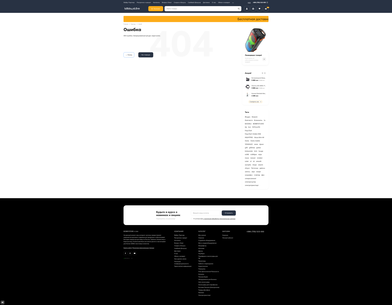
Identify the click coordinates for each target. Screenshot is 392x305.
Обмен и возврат (224, 2)
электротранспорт (252, 185)
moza (247, 158)
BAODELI (248, 124)
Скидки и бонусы (180, 2)
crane (256, 144)
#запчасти (249, 120)
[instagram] (130, 253)
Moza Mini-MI (259, 137)
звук (253, 172)
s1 (251, 161)
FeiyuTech (248, 131)
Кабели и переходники (205, 263)
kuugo (261, 151)
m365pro (253, 154)
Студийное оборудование (206, 240)
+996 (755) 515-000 (259, 2)
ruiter (247, 161)
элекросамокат (250, 178)
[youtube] (134, 253)
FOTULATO (256, 127)
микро (258, 172)
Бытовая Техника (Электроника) (208, 287)
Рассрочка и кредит (144, 2)
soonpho (248, 165)
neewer (253, 158)
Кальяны (201, 274)
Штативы (201, 248)
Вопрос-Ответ (167, 2)
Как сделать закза (180, 259)
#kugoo (247, 117)
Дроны (200, 251)
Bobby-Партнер (129, 2)
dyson (261, 144)
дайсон (262, 168)
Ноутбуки (201, 253)
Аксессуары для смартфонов (207, 284)
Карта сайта (128, 248)
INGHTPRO (249, 137)
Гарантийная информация (182, 266)
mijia (260, 154)
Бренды (133, 24)
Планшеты (201, 269)
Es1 (249, 127)
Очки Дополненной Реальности (208, 271)
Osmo (247, 141)
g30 (246, 148)
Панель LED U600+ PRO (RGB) (261, 85)
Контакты (156, 2)
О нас (214, 2)
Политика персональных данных (143, 248)
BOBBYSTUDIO (258, 124)
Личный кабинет (227, 238)
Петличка (254, 168)
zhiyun (247, 168)
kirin (255, 151)
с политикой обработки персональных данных (219, 219)
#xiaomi (254, 117)
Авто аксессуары (204, 282)
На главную (145, 55)
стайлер (257, 175)
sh (254, 161)
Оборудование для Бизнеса (207, 279)
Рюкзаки (201, 292)
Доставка (206, 2)
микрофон (249, 175)
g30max (252, 148)
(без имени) (202, 235)
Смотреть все (254, 102)
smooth (258, 161)
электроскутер (250, 182)
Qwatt (140, 24)
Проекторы (202, 261)
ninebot (259, 158)
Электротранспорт (204, 295)
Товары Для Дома (204, 290)
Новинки (201, 238)
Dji (246, 127)
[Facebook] (125, 253)
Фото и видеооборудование (207, 243)
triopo (255, 165)
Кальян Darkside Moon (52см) (261, 93)
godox (258, 148)
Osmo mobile (255, 141)
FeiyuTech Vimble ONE (253, 134)
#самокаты (258, 120)
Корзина (225, 235)
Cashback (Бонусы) (194, 2)
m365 (247, 154)
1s (264, 120)
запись (247, 172)
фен (262, 175)
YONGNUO (249, 144)
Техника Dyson (203, 277)
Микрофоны (202, 245)
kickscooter (249, 151)
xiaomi (260, 165)
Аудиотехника (203, 266)
